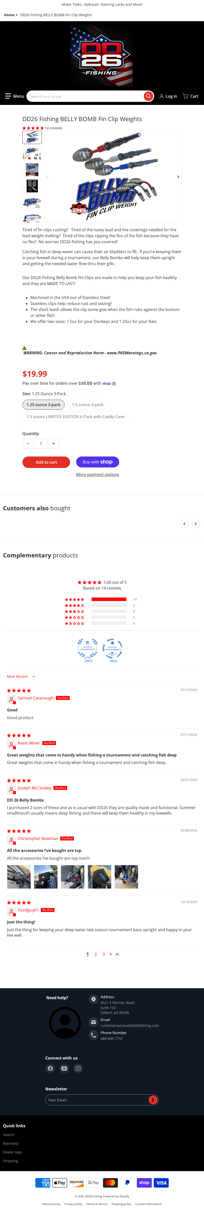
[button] (14, 96)
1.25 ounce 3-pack (43, 404)
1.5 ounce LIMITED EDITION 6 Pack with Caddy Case (75, 416)
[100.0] (88, 649)
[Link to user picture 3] (73, 877)
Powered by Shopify (116, 1196)
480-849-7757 (112, 1038)
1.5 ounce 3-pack (87, 404)
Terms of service (96, 1204)
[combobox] (90, 96)
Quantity (30, 433)
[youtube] (64, 1068)
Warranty (10, 1143)
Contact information (148, 1204)
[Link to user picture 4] (99, 877)
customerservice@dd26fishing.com (130, 1025)
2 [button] (96, 954)
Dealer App (12, 1152)
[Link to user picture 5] (126, 877)
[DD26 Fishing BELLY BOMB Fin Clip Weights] (32, 137)
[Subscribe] (153, 1099)
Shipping (10, 1160)
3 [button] (103, 954)
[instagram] (78, 1068)
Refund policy (51, 1204)
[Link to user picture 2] (46, 877)
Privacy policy (73, 1204)
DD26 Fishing (93, 1196)
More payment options (97, 474)
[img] (19, 690)
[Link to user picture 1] (19, 877)
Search (8, 1134)
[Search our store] (148, 96)
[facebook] (50, 1068)
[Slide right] (178, 177)
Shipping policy (121, 1204)
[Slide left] (48, 177)
